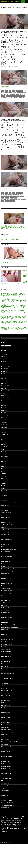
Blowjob (12, 31)
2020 (6, 192)
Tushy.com (3, 788)
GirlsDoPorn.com (5, 654)
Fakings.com (4, 634)
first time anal (18, 826)
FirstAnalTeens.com (5, 646)
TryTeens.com (4, 785)
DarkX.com (3, 605)
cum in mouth (4, 824)
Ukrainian (3, 488)
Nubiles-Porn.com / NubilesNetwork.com (10, 741)
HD (8, 94)
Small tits (13, 32)
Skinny (8, 32)
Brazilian (3, 444)
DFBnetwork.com (5, 612)
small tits (4, 97)
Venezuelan (3, 490)
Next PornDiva (4, 739)
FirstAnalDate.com (5, 641)
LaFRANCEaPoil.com (5, 690)
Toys (25, 830)
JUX (2, 685)
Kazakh (2, 476)
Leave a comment (14, 66)
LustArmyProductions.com (7, 710)
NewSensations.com (5, 736)
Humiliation (3, 405)
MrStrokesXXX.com (5, 729)
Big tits (16, 820)
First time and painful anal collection (10, 1)
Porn (3, 197)
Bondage (3, 371)
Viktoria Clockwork (16, 97)
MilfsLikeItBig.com (5, 722)
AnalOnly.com (4, 532)
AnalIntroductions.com (6, 524)
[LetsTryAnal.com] (4, 831)
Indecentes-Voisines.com (6, 673)
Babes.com (3, 546)
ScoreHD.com (4, 771)
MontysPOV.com (5, 727)
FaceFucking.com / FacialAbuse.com (9, 627)
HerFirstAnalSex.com (5, 661)
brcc (9, 822)
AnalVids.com (8, 818)
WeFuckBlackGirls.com (6, 800)
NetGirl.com (4, 734)
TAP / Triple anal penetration (7, 429)
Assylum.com (4, 544)
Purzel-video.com (5, 758)
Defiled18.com (4, 610)
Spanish (3, 483)
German (3, 463)
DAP (2, 383)
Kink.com (3, 688)
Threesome (3, 434)
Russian (5, 32)
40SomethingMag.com (6, 498)
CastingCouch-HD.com (6, 590)
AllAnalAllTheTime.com (6, 512)
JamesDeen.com (4, 680)
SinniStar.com (4, 775)
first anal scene (11, 825)
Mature (2, 410)
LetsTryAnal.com (4, 705)
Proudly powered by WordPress (6, 842)
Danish (2, 451)
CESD (2, 595)
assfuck (9, 194)
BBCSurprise (4, 554)
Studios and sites (4, 493)
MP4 (11, 94)
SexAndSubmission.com (6, 773)
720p (2, 817)
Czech (2, 449)
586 (10, 192)
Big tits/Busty (4, 366)
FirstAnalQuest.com (18, 31)
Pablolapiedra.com (5, 746)
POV (12, 830)
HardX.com (3, 658)
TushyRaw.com (4, 790)
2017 (12, 817)
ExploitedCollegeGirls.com (7, 624)
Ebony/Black (4, 456)
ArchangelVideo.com (5, 539)
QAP (2, 417)
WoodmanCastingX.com (6, 802)
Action (2, 354)
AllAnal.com (4, 510)
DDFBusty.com (4, 607)
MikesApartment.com (6, 719)
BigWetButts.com (5, 561)
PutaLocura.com (4, 763)
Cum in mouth (4, 378)
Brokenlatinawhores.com (6, 583)
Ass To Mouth (20, 818)
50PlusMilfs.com (4, 500)
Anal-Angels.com (5, 515)
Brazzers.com (4, 573)
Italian (2, 471)
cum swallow (9, 824)
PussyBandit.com (5, 761)
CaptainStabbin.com (5, 588)
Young (23, 97)
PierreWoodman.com (5, 749)
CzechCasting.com (5, 602)
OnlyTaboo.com (4, 744)
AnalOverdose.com (5, 534)
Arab (2, 439)
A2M (2, 31)
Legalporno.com (4, 700)
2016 (10, 817)
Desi (2, 454)
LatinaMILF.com (4, 697)
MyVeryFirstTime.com (6, 732)
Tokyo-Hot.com (4, 780)
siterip (20, 830)
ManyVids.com (4, 715)
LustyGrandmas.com (5, 712)
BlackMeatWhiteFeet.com (6, 568)
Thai (2, 485)
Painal (25, 828)
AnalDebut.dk (4, 519)
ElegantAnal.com (4, 619)
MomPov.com (4, 724)
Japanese (3, 473)
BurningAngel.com (5, 585)
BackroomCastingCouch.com (7, 549)
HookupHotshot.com (5, 668)
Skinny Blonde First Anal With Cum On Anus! (15, 95)
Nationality (3, 437)
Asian (2, 441)
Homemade (3, 402)
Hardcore (4, 94)
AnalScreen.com (4, 537)
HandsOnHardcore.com (6, 656)
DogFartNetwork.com (6, 617)
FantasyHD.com (4, 637)
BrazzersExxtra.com (5, 576)
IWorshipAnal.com (5, 676)
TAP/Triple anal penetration (6, 805)
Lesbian (3, 407)
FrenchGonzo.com (5, 649)
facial (19, 824)
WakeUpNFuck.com (5, 797)
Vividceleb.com (4, 795)
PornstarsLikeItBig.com (6, 756)
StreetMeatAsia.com (5, 778)
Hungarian (3, 466)
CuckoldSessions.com (5, 600)
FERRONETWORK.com (6, 639)
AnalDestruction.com (5, 522)
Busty (15, 822)
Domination (3, 388)
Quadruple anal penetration (7, 420)
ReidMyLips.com (4, 768)
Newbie (22, 196)
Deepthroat (3, 385)
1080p (3, 192)
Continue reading (5, 86)
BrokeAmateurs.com (5, 580)
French (2, 461)
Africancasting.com (5, 507)
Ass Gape (3, 92)
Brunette (12, 822)
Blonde (8, 92)
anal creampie (19, 192)
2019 (17, 817)
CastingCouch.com (5, 593)
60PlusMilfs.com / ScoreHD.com (8, 502)
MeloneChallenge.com (6, 717)
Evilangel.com (4, 622)
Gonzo (24, 825)
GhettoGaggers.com (5, 651)
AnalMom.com (4, 529)
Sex (11, 197)
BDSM (2, 361)
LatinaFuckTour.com (5, 695)
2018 (15, 817)
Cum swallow (4, 380)
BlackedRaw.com (5, 566)
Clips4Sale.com (4, 597)
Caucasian (3, 446)
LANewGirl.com (4, 693)
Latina (2, 478)
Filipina (3, 459)
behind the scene (4, 363)
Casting (3, 373)
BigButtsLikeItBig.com (6, 556)
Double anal (3, 390)
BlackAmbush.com (5, 563)
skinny (3, 95)
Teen (16, 32)
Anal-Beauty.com (5, 517)
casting (19, 822)
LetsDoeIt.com (4, 702)
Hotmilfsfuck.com (5, 671)
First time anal (15, 119)
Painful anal (13, 120)
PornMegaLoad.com (5, 754)
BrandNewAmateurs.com (6, 571)
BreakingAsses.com (5, 578)
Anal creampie (6, 31)
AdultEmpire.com (5, 505)
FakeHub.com (4, 629)
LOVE (2, 707)
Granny (2, 400)
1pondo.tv (3, 495)
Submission (3, 427)
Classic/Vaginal (4, 376)
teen (9, 97)
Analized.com (4, 527)
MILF (2, 412)
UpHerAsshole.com (5, 793)
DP (2, 393)
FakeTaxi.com (4, 632)
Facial (2, 395)
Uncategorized (4, 807)
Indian (2, 468)
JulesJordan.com (4, 683)
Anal (14, 192)
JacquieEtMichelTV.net (6, 678)
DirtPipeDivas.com (5, 615)
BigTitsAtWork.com (5, 558)
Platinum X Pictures (5, 751)
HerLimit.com (4, 663)
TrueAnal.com (4, 783)
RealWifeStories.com (5, 766)
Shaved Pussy (22, 94)
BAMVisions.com (5, 551)
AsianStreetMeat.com (5, 541)
